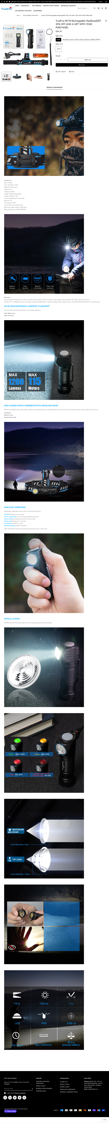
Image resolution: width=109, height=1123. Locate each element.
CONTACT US (64, 1082)
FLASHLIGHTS (25, 6)
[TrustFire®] (7, 8)
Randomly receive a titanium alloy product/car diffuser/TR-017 (81, 40)
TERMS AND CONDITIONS (67, 1089)
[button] (105, 8)
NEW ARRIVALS (36, 6)
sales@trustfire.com (93, 1089)
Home (18, 15)
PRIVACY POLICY (41, 1086)
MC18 (58, 49)
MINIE (58, 40)
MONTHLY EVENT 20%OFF (51, 6)
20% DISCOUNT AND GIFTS (23, 11)
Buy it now (82, 65)
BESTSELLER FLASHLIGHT (68, 6)
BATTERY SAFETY (65, 1087)
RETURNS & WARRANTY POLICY (69, 1092)
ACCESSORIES (37, 11)
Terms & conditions (20, 1093)
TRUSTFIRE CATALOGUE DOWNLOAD (42, 1082)
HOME (17, 6)
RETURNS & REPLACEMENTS (44, 1088)
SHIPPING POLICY (41, 1091)
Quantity (58, 56)
